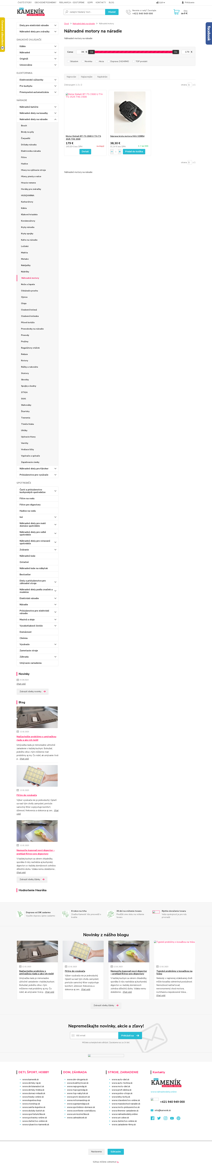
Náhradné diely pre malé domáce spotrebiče (33, 524)
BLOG (111, 2)
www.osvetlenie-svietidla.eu (81, 1110)
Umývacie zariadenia (31, 663)
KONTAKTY (101, 2)
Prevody (25, 335)
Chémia (24, 638)
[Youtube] (173, 1119)
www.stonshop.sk (31, 1103)
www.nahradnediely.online (125, 1114)
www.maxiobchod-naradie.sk (126, 1103)
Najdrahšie (102, 76)
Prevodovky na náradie (32, 328)
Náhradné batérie (29, 106)
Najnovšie (71, 76)
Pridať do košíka (134, 151)
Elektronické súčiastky (31, 79)
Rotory (24, 360)
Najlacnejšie (86, 76)
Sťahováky (26, 405)
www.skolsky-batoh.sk (33, 1110)
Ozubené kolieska (30, 316)
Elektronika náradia (31, 151)
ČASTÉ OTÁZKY (25, 2)
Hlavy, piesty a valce (31, 176)
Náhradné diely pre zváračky (34, 31)
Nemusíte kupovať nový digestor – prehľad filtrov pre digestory (36, 852)
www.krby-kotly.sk (121, 1096)
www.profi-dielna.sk (121, 1089)
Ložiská (24, 246)
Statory (25, 373)
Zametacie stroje (29, 650)
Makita (24, 252)
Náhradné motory (30, 278)
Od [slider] (91, 52)
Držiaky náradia (28, 144)
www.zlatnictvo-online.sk (34, 1121)
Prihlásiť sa (127, 1035)
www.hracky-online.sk (33, 1096)
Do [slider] (175, 52)
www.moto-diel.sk (121, 1086)
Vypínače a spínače (30, 455)
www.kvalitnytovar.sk (77, 1083)
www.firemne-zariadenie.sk (125, 1110)
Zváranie (24, 549)
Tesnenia (25, 417)
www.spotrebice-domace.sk (81, 1107)
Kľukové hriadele (29, 214)
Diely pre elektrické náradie (34, 25)
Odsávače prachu (29, 290)
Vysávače (25, 644)
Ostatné (24, 562)
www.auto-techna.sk (122, 1083)
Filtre (24, 157)
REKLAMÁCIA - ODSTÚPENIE (71, 2)
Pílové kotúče (27, 322)
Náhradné (25, 52)
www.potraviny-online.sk (34, 1117)
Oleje (23, 303)
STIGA (24, 392)
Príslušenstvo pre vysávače (34, 474)
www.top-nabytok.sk (77, 1093)
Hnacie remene (28, 182)
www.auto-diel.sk (120, 1079)
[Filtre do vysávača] (37, 776)
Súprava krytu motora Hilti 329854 (127, 136)
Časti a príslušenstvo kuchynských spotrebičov (33, 491)
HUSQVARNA (27, 195)
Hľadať (112, 12)
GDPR (90, 2)
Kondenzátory (28, 221)
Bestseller (25, 574)
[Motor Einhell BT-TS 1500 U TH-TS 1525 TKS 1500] (85, 112)
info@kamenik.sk (163, 1110)
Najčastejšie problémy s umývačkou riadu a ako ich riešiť (36, 738)
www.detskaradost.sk (33, 1086)
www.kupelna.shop (31, 1100)
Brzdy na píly (27, 132)
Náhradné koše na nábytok (34, 568)
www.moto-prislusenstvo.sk (126, 1107)
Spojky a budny (28, 386)
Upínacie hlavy (28, 436)
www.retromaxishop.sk (78, 1100)
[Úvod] (39, 12)
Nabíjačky (25, 265)
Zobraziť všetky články (30, 879)
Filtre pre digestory (30, 504)
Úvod (66, 23)
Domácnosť (25, 632)
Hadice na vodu (28, 510)
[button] (81, 1123)
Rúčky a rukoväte (29, 367)
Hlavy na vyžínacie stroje (33, 170)
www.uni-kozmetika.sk (78, 1114)
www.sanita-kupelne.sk (33, 1107)
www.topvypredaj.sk (77, 1089)
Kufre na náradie (29, 240)
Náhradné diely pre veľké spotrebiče (33, 533)
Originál (24, 58)
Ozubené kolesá (29, 309)
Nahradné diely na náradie (34, 119)
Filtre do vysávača (27, 795)
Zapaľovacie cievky (30, 462)
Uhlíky (24, 430)
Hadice (24, 163)
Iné (21, 517)
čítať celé (21, 683)
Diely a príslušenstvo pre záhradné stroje (33, 582)
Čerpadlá (25, 138)
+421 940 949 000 (142, 13)
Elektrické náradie (29, 598)
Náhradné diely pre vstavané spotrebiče (35, 542)
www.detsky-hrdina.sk (33, 1089)
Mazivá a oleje (27, 619)
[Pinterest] (178, 1119)
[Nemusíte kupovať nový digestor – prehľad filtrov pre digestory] (37, 831)
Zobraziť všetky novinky (30, 691)
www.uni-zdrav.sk (120, 1117)
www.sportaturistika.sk (33, 1114)
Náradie (24, 604)
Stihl (23, 398)
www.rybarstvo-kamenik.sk (35, 1124)
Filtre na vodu (27, 498)
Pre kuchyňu (26, 86)
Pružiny (24, 341)
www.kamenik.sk (30, 1079)
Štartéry (25, 411)
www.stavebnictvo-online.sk (126, 1100)
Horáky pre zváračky (31, 189)
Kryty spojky (27, 233)
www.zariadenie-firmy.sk (124, 1124)
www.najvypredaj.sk (77, 1086)
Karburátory (27, 201)
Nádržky (25, 271)
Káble (23, 46)
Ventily (24, 443)
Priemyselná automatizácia (34, 92)
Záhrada (24, 656)
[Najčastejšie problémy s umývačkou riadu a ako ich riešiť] (37, 717)
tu (118, 1161)
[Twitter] (160, 1119)
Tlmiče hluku (27, 424)
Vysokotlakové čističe (31, 625)
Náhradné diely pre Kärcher (34, 468)
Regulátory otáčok (30, 348)
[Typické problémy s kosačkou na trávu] (174, 951)
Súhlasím (116, 1151)
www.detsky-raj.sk (31, 1083)
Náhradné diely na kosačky (34, 113)
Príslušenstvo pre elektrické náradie (34, 612)
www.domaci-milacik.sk (33, 1093)
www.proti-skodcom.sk (78, 1096)
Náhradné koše (27, 555)
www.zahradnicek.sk (77, 1117)
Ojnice (24, 297)
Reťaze (24, 354)
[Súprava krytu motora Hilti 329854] (129, 112)
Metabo (25, 259)
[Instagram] (167, 1119)
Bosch (24, 125)
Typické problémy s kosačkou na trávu (174, 972)
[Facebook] (154, 1119)
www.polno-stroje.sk (122, 1093)
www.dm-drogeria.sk (77, 1079)
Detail (85, 151)
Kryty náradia (27, 227)
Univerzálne (26, 65)
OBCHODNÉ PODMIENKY (45, 2)
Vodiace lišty (27, 449)
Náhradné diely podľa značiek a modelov (36, 591)
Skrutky (25, 379)
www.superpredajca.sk (78, 1103)
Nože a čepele (28, 284)
